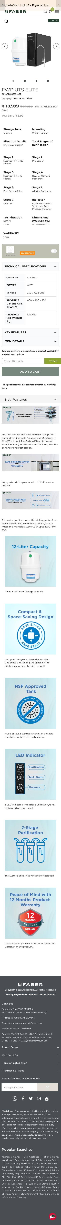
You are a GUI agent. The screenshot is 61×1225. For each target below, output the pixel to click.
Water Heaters (34, 1187)
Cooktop (20, 1187)
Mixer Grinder (46, 1194)
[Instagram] (39, 1099)
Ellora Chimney (50, 1173)
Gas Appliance (31, 1157)
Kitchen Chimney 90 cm (17, 1190)
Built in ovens (40, 1190)
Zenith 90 (7, 1167)
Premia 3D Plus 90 (29, 1173)
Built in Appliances (12, 1183)
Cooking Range (51, 1187)
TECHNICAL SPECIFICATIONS (25, 266)
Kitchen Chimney (11, 1157)
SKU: (4, 94)
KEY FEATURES (15, 332)
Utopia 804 (43, 1170)
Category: (7, 98)
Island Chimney (29, 1194)
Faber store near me (25, 1160)
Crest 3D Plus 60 (26, 1170)
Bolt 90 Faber (23, 1167)
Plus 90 (6, 1177)
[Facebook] (23, 1099)
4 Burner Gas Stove (24, 1180)
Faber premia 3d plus (48, 1160)
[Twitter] (31, 1099)
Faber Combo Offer (47, 1180)
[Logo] (15, 11)
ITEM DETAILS (14, 341)
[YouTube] (47, 1099)
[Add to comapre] (6, 21)
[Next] (56, 46)
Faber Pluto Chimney (45, 1167)
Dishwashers (8, 1170)
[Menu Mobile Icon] (57, 12)
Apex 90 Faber (37, 1177)
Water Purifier (10, 1163)
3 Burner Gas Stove (37, 1183)
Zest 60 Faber (19, 1177)
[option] (30, 46)
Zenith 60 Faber (29, 1163)
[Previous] (5, 46)
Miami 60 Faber (49, 1163)
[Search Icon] (45, 11)
